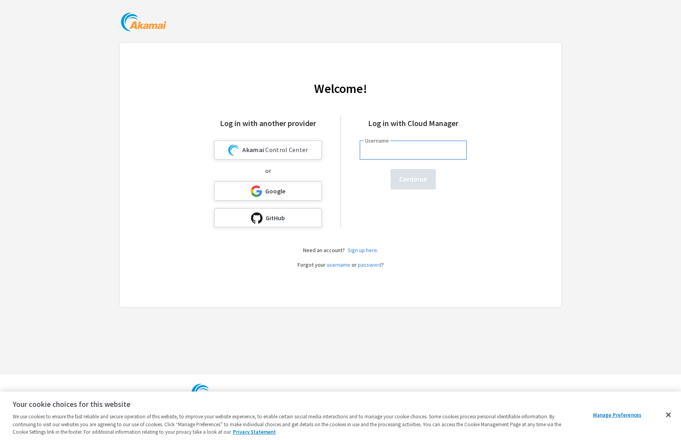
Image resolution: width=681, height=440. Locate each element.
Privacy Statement (254, 432)
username (338, 264)
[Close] (668, 414)
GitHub (275, 218)
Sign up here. (363, 250)
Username (377, 140)
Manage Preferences (617, 415)
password (369, 264)
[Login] (143, 23)
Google (275, 191)
